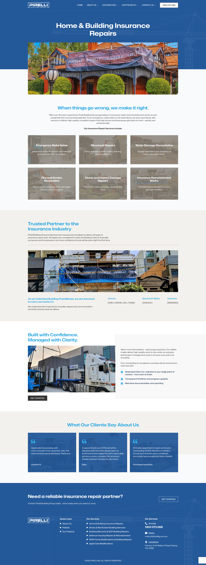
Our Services (109, 5)
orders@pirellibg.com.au (156, 536)
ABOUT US (91, 5)
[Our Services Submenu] (118, 5)
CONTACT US (148, 5)
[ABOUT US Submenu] (98, 5)
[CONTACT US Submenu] (156, 5)
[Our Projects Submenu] (138, 5)
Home (80, 5)
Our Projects (129, 5)
